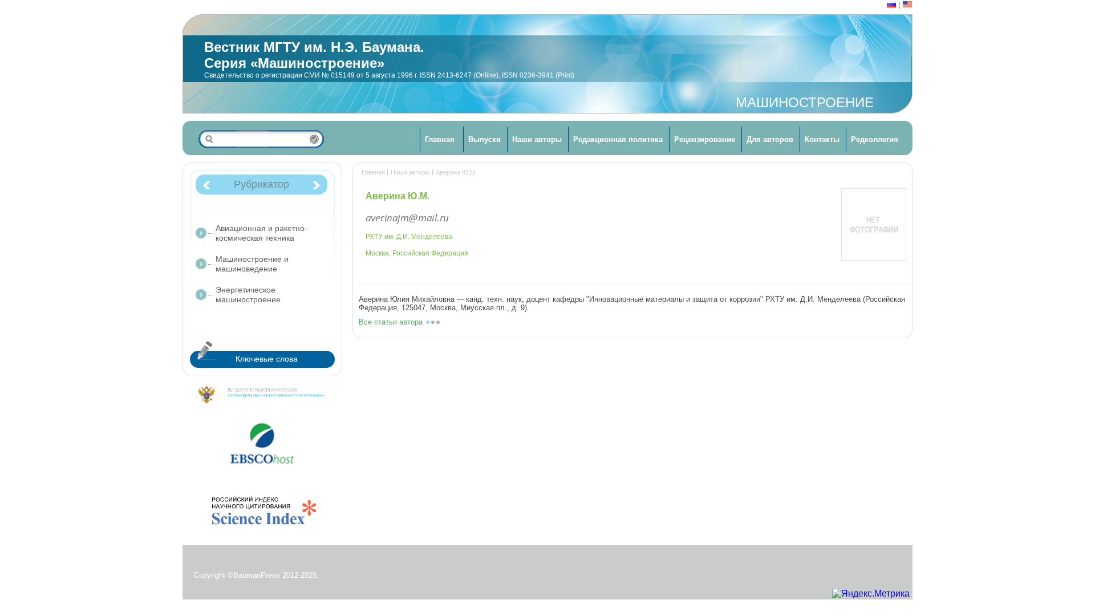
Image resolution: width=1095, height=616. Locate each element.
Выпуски (484, 139)
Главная (440, 139)
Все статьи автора (391, 322)
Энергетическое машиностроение (248, 294)
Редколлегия (874, 139)
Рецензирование (704, 139)
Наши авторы (537, 139)
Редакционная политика (618, 139)
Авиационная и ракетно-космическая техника (261, 233)
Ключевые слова (267, 358)
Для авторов (770, 139)
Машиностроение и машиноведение (252, 263)
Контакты (822, 139)
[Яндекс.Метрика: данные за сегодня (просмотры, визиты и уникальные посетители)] (871, 594)
